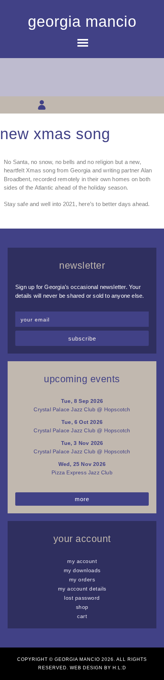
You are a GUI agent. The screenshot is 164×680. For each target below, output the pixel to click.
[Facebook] (68, 105)
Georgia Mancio (82, 21)
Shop (82, 607)
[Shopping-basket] (55, 105)
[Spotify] (122, 105)
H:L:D (119, 667)
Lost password (82, 598)
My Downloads (82, 570)
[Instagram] (82, 105)
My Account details (82, 589)
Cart (82, 616)
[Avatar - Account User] (42, 105)
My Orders (82, 579)
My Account (82, 561)
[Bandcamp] (109, 105)
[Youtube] (95, 105)
